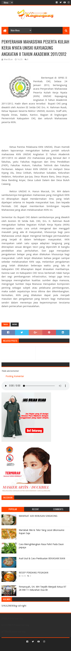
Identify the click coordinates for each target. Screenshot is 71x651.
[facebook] (56, 2)
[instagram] (68, 2)
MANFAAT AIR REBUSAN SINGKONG (38, 516)
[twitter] (60, 2)
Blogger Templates (49, 647)
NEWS (14, 324)
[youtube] (64, 2)
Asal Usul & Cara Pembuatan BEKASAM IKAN (42, 558)
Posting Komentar (15, 376)
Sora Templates (30, 647)
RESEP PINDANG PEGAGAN (33, 572)
